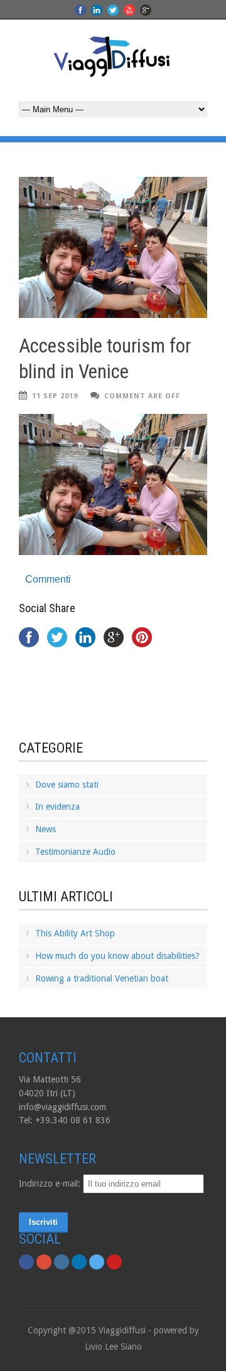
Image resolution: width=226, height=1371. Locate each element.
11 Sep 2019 (55, 396)
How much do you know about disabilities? (117, 956)
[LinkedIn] (79, 1261)
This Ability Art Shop (75, 933)
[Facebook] (26, 1261)
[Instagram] (61, 1261)
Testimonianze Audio (75, 852)
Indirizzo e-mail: (51, 1183)
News (45, 829)
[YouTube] (114, 1261)
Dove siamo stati (67, 785)
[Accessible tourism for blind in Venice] (113, 247)
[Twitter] (96, 1261)
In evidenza (57, 807)
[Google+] (43, 1261)
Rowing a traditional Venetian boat (101, 978)
